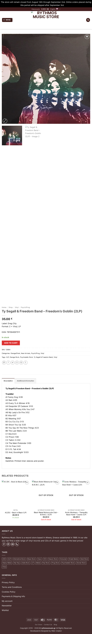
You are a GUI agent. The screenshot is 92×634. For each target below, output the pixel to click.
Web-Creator (56, 631)
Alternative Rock (19, 559)
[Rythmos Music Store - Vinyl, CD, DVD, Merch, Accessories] (46, 20)
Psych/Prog (25, 307)
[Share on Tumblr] (26, 363)
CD (45, 559)
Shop (11, 307)
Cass (39, 559)
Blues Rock (31, 559)
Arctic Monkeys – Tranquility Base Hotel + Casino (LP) (76, 513)
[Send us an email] (13, 544)
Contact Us (48, 624)
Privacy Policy (8, 582)
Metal (38, 563)
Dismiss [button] (68, 5)
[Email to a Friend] (17, 363)
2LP (7, 357)
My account (7, 601)
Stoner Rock (81, 563)
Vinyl (17, 307)
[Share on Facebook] (8, 363)
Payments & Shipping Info (13, 596)
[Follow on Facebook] (4, 544)
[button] (45, 9)
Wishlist (5, 610)
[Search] (88, 20)
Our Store (38, 624)
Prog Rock (55, 563)
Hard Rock (84, 559)
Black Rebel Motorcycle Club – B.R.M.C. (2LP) (46, 513)
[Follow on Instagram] (8, 544)
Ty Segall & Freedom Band (43, 357)
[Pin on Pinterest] (21, 363)
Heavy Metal (7, 563)
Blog (55, 624)
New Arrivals (25, 353)
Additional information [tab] (25, 381)
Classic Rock (53, 559)
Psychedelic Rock (26, 357)
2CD (4, 559)
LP (33, 563)
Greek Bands (73, 559)
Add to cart (11, 343)
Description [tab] (8, 381)
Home (4, 307)
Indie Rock (25, 563)
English (53, 9)
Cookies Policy (8, 592)
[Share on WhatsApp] (4, 363)
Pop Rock (45, 563)
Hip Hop (17, 563)
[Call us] (17, 544)
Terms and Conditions (12, 587)
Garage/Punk (15, 353)
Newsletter (7, 605)
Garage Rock (14, 357)
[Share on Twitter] (13, 363)
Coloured (63, 559)
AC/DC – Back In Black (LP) (15, 513)
